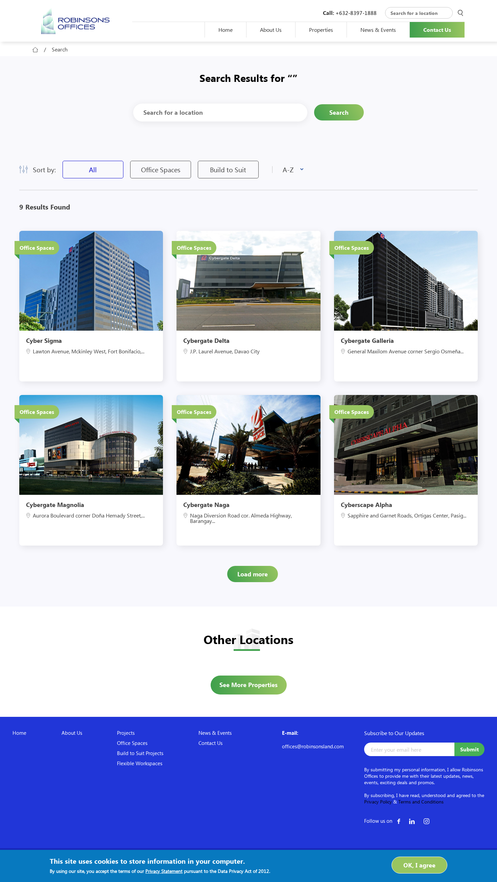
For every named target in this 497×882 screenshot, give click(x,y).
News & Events (371, 29)
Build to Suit (228, 169)
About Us (271, 29)
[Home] (75, 20)
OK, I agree (419, 865)
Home (225, 29)
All (93, 169)
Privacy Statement (164, 871)
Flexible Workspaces (139, 763)
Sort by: (44, 169)
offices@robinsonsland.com (313, 746)
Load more (252, 574)
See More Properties (248, 684)
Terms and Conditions (421, 801)
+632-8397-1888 (356, 12)
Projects (126, 732)
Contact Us (437, 29)
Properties (321, 29)
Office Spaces (160, 169)
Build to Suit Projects (140, 753)
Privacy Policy (378, 801)
